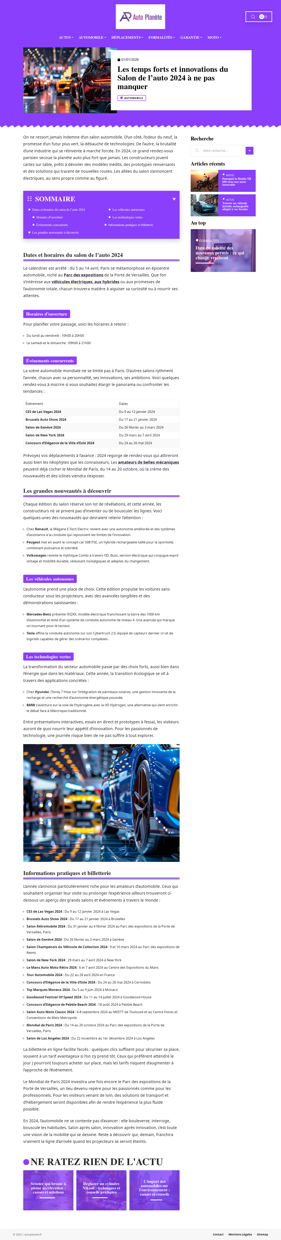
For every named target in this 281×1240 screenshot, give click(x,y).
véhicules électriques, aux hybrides (85, 281)
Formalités (209, 241)
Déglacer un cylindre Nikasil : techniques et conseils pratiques (101, 1188)
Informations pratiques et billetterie (130, 225)
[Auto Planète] (140, 16)
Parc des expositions (83, 275)
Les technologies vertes (128, 217)
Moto (230, 175)
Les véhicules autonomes (129, 209)
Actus (230, 199)
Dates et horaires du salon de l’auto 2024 (58, 209)
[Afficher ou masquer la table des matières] (125, 199)
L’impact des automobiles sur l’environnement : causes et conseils (154, 1187)
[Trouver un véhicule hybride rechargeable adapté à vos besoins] (204, 205)
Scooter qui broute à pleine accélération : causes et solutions (48, 1188)
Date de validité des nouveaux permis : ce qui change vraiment (220, 252)
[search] (253, 17)
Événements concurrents (52, 225)
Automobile (133, 98)
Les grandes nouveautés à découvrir (55, 232)
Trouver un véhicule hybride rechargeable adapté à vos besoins (235, 206)
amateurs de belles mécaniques (148, 462)
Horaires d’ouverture (49, 217)
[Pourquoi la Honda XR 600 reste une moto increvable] (204, 181)
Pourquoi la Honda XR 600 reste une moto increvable (236, 181)
